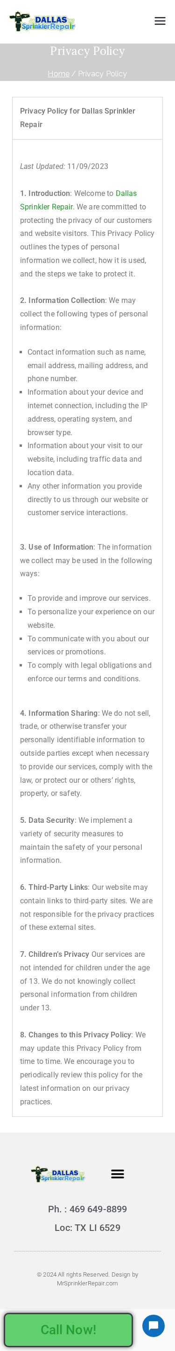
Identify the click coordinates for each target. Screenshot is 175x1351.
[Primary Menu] (160, 21)
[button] (117, 1174)
